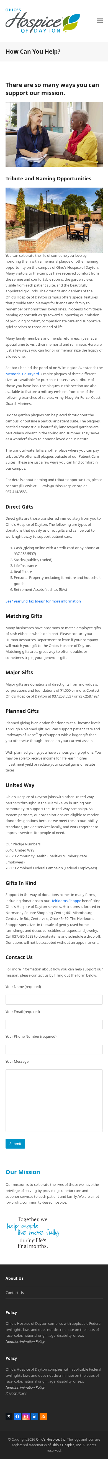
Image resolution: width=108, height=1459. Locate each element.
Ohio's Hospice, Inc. (51, 1439)
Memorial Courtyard (22, 373)
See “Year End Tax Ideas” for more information (43, 601)
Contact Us (15, 1292)
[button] (100, 20)
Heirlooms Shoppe (65, 900)
